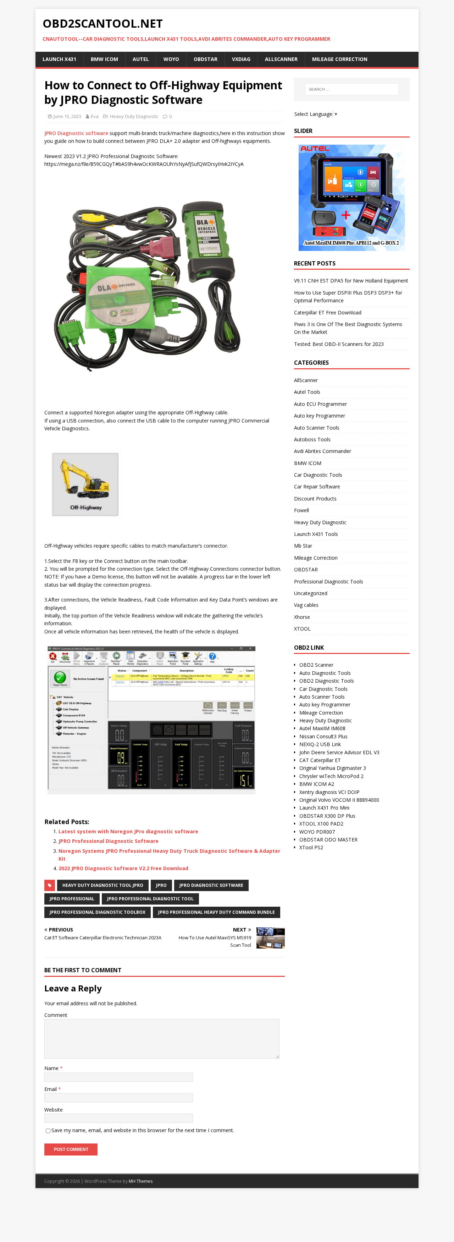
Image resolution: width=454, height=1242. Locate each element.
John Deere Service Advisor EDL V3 (339, 752)
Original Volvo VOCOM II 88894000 (339, 799)
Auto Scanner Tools (316, 427)
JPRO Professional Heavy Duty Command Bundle (216, 912)
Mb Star (303, 545)
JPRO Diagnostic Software (211, 885)
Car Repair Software (317, 486)
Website (53, 1109)
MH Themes (141, 1181)
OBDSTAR (205, 59)
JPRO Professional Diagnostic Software (109, 841)
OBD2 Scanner (316, 664)
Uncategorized (310, 593)
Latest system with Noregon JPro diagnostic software (128, 831)
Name (52, 1068)
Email (51, 1089)
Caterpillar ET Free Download (327, 312)
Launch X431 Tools (316, 534)
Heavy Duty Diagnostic (134, 116)
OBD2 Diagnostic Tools (326, 680)
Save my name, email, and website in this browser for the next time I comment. (142, 1130)
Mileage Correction (339, 59)
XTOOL (302, 628)
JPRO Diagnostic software (76, 133)
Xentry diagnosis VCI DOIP (329, 792)
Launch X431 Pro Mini (324, 807)
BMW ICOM (104, 59)
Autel (141, 59)
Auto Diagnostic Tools (325, 673)
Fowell (301, 510)
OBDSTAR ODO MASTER (328, 839)
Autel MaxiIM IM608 (322, 728)
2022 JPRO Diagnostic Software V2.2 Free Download (123, 868)
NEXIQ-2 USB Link (320, 744)
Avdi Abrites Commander (322, 451)
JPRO (161, 885)
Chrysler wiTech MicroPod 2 (331, 776)
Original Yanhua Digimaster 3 (332, 768)
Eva (95, 116)
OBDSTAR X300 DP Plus (327, 815)
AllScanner (281, 59)
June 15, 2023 (67, 116)
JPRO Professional (72, 899)
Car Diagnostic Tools (318, 474)
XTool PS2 (311, 847)
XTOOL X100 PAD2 (321, 823)
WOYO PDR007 (317, 831)
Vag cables (306, 605)
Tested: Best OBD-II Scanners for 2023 (339, 344)
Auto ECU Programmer (320, 404)
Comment (55, 1015)
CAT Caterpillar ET (320, 760)
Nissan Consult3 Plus (323, 736)
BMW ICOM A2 (316, 784)
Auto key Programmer (319, 415)
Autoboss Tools (312, 439)
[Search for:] (352, 89)
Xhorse (302, 617)
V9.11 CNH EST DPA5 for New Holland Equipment (351, 280)
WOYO (171, 59)
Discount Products (315, 498)
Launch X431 (59, 59)
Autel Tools (307, 391)
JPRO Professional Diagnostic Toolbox (97, 912)
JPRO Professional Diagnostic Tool (150, 899)
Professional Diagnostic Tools (328, 581)
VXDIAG (241, 59)
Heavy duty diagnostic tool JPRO (102, 885)
